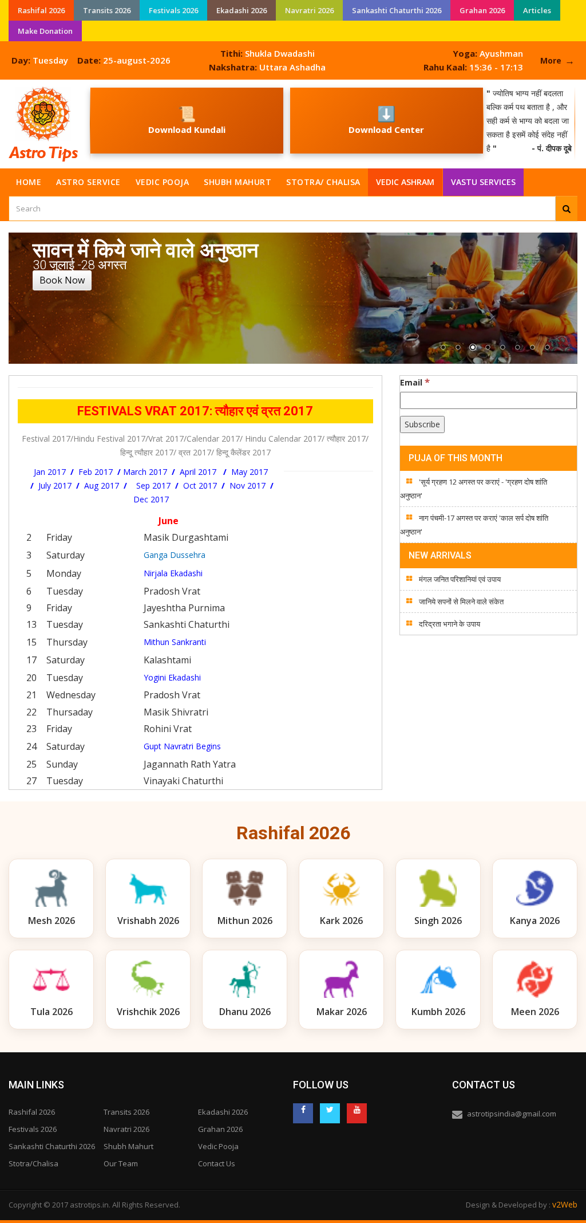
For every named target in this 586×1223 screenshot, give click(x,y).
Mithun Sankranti (175, 641)
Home (28, 181)
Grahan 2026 (482, 10)
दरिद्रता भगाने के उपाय (449, 624)
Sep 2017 (153, 485)
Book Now (62, 280)
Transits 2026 (106, 10)
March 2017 (145, 471)
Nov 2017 (247, 485)
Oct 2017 (199, 485)
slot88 (11, 86)
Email (415, 382)
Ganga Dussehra (174, 554)
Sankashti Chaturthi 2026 (396, 10)
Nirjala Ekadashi (173, 573)
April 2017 (198, 471)
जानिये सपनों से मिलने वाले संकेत (461, 601)
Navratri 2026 (309, 10)
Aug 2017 (101, 485)
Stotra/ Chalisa (323, 181)
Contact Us (216, 1163)
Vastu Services (484, 179)
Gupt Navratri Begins (182, 746)
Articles (537, 10)
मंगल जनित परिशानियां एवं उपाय (460, 579)
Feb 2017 (94, 471)
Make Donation (45, 31)
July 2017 (55, 485)
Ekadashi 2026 (241, 10)
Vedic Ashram (405, 181)
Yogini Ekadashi (172, 677)
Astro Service (88, 181)
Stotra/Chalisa (33, 1163)
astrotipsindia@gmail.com (511, 1113)
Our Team (121, 1163)
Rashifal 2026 (41, 10)
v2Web (564, 1204)
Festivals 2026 (173, 10)
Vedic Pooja (162, 181)
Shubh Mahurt (237, 181)
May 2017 (248, 471)
